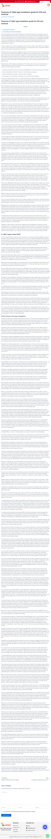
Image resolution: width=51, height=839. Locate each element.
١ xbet (2, 363)
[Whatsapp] (47, 835)
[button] (48, 5)
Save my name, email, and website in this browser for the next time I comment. (19, 811)
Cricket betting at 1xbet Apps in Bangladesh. (11, 31)
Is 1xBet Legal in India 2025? (8, 29)
